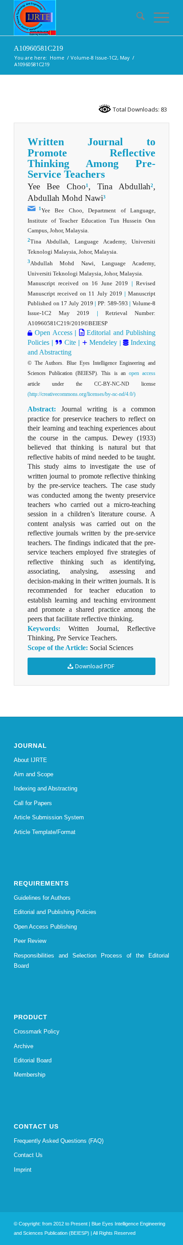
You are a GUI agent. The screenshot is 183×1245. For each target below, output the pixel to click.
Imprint (23, 1169)
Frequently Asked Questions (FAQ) (58, 1140)
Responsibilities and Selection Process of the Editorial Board (91, 960)
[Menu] (157, 18)
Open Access (53, 332)
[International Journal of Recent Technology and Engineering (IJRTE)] (76, 18)
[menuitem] (136, 18)
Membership (29, 1074)
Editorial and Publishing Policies (55, 912)
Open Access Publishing (45, 926)
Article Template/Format (45, 832)
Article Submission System (49, 817)
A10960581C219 (38, 48)
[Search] (136, 18)
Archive (23, 1046)
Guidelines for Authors (42, 897)
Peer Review (30, 941)
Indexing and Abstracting (45, 788)
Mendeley (102, 342)
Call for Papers (33, 803)
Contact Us (28, 1155)
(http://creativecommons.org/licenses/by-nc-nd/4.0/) (81, 394)
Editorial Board (33, 1060)
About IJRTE (30, 760)
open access (142, 373)
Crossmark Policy (37, 1031)
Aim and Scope (33, 774)
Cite (70, 342)
